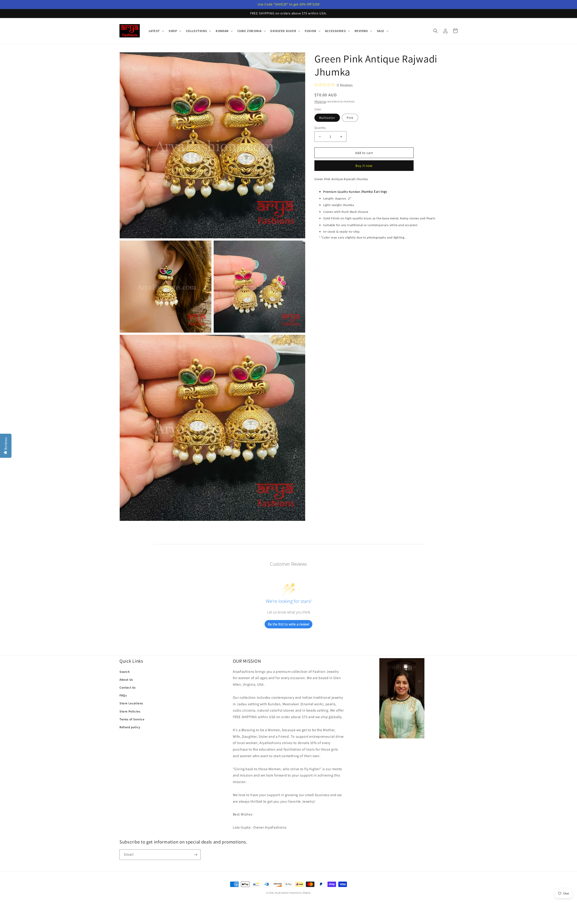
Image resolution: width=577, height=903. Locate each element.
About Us (126, 680)
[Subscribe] (195, 854)
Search (124, 672)
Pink (350, 118)
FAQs (123, 695)
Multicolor (327, 118)
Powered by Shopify (300, 892)
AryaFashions (281, 892)
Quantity (320, 128)
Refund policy (129, 727)
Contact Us (127, 687)
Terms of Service (131, 719)
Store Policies (129, 711)
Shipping (320, 101)
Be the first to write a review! (288, 624)
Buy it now (364, 165)
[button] (156, 31)
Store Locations (131, 703)
